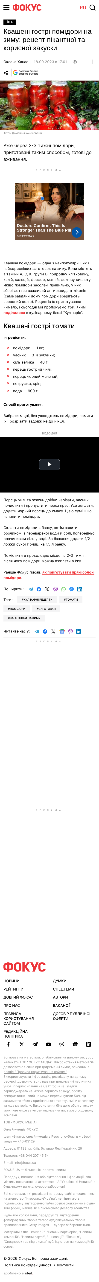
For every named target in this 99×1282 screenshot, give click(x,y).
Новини (11, 981)
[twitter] (21, 1044)
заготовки (47, 608)
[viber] (61, 1044)
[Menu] (6, 7)
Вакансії (61, 1005)
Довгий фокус (18, 997)
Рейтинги (13, 989)
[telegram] (35, 1044)
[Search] (92, 7)
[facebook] (8, 1044)
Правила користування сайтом (18, 1018)
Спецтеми (63, 989)
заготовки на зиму (25, 618)
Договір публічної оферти (71, 1016)
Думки (60, 981)
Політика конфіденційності (27, 1265)
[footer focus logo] (24, 967)
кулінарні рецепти (38, 599)
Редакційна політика (15, 1033)
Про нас (11, 1005)
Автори (60, 997)
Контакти (65, 1265)
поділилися (14, 312)
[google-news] (75, 1044)
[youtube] (48, 1044)
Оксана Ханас (15, 61)
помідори (17, 608)
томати (72, 599)
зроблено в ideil (18, 1273)
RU (83, 7)
